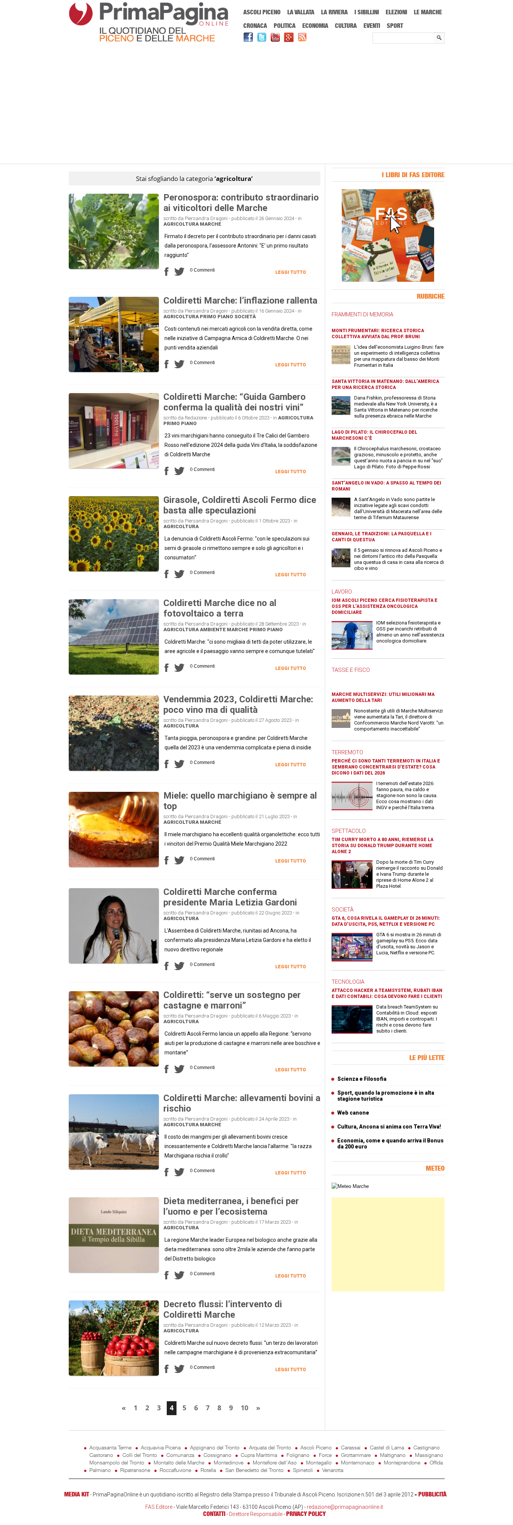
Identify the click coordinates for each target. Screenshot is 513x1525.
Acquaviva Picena (161, 1447)
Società (245, 316)
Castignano (426, 1447)
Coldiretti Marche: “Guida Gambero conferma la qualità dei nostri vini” (234, 402)
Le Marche (428, 12)
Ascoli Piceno (262, 12)
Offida (436, 1462)
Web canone (353, 1113)
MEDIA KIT (76, 1494)
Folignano (298, 1455)
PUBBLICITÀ (432, 1494)
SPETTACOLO (349, 831)
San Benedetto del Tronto (254, 1470)
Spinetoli (303, 1470)
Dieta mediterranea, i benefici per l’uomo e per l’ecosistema (231, 1206)
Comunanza (180, 1455)
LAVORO (342, 591)
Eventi (372, 25)
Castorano (101, 1455)
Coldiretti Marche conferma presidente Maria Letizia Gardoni (230, 897)
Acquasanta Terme (110, 1447)
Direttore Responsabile (255, 1514)
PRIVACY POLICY (306, 1513)
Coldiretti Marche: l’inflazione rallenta (240, 300)
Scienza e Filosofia (361, 1079)
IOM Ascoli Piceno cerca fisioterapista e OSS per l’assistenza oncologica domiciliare (385, 606)
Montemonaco (357, 1462)
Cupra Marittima (259, 1455)
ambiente (213, 629)
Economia (315, 25)
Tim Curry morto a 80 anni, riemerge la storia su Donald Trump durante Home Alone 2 (382, 845)
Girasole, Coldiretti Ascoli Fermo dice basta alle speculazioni (239, 505)
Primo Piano (216, 316)
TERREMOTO (347, 752)
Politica (285, 25)
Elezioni (396, 12)
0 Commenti (202, 270)
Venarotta (332, 1470)
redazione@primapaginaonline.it (345, 1507)
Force (325, 1455)
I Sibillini (367, 12)
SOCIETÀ (342, 909)
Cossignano (217, 1455)
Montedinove (228, 1462)
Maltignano (393, 1455)
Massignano (429, 1455)
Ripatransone (135, 1470)
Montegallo (319, 1462)
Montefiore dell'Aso (275, 1462)
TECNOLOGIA (348, 981)
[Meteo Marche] (350, 1186)
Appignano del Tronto (215, 1447)
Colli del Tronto (139, 1455)
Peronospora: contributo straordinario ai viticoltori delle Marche (241, 202)
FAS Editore (158, 1507)
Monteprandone (402, 1462)
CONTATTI (214, 1513)
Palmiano (100, 1470)
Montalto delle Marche (179, 1462)
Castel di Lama (387, 1447)
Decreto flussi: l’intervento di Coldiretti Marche (222, 1309)
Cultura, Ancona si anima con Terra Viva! (389, 1127)
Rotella (208, 1470)
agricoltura (181, 224)
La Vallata (300, 12)
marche (210, 224)
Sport (395, 25)
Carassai (351, 1447)
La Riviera (334, 12)
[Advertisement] (257, 104)
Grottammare (356, 1455)
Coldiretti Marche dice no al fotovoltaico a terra (219, 608)
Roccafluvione (175, 1470)
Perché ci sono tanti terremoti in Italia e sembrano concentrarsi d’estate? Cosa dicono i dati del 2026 (386, 767)
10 (244, 1407)
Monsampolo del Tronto (116, 1462)
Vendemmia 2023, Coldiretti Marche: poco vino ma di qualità (238, 704)
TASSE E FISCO (351, 670)
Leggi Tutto (290, 272)
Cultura (346, 25)
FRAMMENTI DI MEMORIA (362, 314)
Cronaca (255, 25)
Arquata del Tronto (270, 1447)
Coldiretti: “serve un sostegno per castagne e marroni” (232, 1000)
